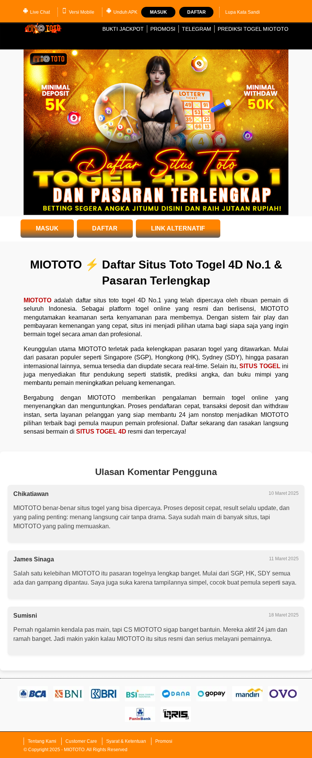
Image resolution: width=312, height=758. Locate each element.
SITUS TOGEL (259, 366)
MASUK (47, 228)
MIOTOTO (37, 300)
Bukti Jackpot (123, 29)
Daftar (196, 12)
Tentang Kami (42, 741)
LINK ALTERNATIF (178, 228)
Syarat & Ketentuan (126, 741)
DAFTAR (105, 228)
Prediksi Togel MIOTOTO (253, 29)
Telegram (196, 29)
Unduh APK (125, 12)
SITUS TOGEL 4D (101, 431)
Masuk (158, 12)
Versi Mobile (81, 12)
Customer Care (81, 741)
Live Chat (40, 12)
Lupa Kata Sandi (242, 12)
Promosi (162, 29)
